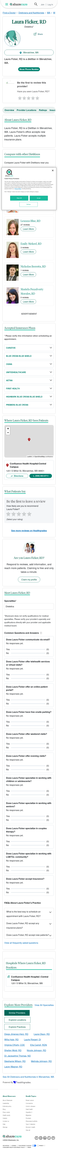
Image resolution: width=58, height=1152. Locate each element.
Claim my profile (29, 579)
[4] (33, 97)
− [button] (8, 432)
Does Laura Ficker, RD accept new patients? (27, 934)
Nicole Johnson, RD (36, 1050)
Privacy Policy (18, 188)
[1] (19, 97)
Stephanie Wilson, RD (15, 1061)
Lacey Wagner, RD (13, 1066)
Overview (9, 110)
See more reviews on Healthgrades (29, 530)
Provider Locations (26, 110)
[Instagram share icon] (41, 1138)
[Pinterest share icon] (53, 1138)
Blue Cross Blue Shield (18, 356)
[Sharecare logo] (29, 1136)
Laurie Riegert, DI (32, 1039)
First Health (13, 388)
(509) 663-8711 (42, 475)
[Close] (53, 170)
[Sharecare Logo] (18, 4)
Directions (18, 475)
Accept (38, 198)
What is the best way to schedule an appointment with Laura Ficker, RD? (23, 914)
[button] (40, 632)
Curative (11, 347)
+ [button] (8, 428)
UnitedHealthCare (16, 372)
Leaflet (29, 456)
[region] (29, 188)
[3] (28, 97)
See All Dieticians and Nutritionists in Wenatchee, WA (28, 1076)
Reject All (19, 198)
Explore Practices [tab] (17, 1026)
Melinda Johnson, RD (41, 1061)
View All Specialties (44, 1005)
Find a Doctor (9, 12)
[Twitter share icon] (49, 1138)
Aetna (9, 380)
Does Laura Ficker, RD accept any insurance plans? (22, 925)
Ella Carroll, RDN (38, 1044)
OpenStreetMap (39, 456)
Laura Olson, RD (42, 1034)
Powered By (8, 1082)
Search (36, 4)
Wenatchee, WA (31, 52)
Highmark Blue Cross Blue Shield (24, 396)
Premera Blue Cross (17, 404)
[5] (37, 97)
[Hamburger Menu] (7, 4)
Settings (29, 204)
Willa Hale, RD (11, 1039)
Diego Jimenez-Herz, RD (16, 1034)
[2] (24, 97)
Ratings (43, 110)
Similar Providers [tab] (17, 1012)
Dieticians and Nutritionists (31, 12)
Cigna (9, 364)
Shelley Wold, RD (12, 1050)
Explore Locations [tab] (17, 1019)
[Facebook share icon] (36, 1138)
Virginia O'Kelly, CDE (14, 1044)
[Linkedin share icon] (45, 1138)
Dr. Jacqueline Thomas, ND (17, 1055)
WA (48, 12)
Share (40, 34)
